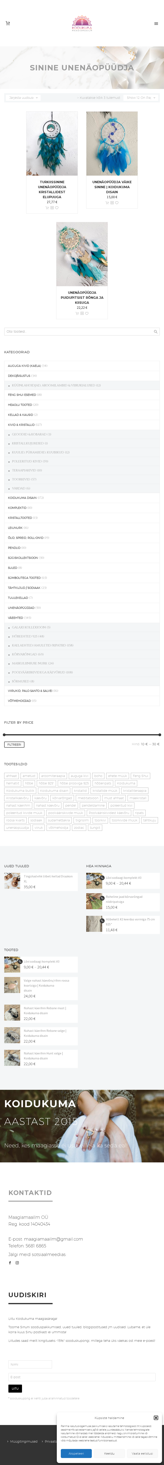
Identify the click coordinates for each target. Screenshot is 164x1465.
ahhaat (11, 776)
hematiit (12, 783)
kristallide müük (105, 791)
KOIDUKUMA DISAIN (22, 497)
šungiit (95, 828)
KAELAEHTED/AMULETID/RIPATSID (39, 645)
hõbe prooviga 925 (74, 783)
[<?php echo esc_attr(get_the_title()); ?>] (52, 207)
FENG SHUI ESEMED (22, 394)
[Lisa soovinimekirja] (56, 207)
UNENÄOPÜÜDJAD (21, 607)
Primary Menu (156, 24)
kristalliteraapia (134, 791)
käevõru (40, 798)
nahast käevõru (47, 805)
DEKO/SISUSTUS (19, 375)
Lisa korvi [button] (47, 207)
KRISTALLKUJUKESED (28, 443)
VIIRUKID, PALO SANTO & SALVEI (30, 690)
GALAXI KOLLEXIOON (29, 627)
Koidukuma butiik (20, 791)
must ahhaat (114, 798)
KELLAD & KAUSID (20, 414)
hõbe (29, 783)
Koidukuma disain (54, 791)
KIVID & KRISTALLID (21, 424)
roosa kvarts (15, 820)
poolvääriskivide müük (65, 813)
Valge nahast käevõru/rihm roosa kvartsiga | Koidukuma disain (46, 985)
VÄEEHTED (15, 617)
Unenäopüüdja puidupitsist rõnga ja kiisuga (82, 298)
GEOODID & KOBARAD (29, 434)
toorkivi (100, 820)
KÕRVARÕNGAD (24, 654)
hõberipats (103, 783)
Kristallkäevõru (17, 798)
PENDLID (14, 547)
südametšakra (59, 820)
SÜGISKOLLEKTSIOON (23, 557)
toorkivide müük (124, 820)
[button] (156, 1418)
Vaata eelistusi (142, 1453)
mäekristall (138, 798)
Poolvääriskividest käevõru (109, 813)
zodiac (79, 828)
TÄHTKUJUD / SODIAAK (24, 587)
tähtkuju (149, 820)
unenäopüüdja (17, 828)
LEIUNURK (15, 527)
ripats (139, 813)
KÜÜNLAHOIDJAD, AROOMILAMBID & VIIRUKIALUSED (53, 385)
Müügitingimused (24, 1441)
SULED (12, 567)
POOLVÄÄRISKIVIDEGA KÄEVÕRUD (38, 672)
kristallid (80, 791)
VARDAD (18, 488)
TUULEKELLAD (18, 597)
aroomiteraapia (53, 776)
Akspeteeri (76, 1453)
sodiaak (36, 820)
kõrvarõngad (62, 798)
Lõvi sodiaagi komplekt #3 (123, 878)
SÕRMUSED (20, 681)
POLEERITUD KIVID (27, 461)
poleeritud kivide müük (24, 813)
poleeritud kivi (121, 805)
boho (98, 776)
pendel (70, 805)
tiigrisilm (82, 820)
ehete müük (117, 776)
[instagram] (17, 1262)
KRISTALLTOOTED (20, 517)
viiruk (39, 828)
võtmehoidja (58, 828)
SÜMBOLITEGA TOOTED (24, 577)
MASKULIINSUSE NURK (29, 663)
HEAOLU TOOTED (20, 404)
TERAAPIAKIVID (24, 470)
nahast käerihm (18, 805)
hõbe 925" (46, 783)
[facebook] (10, 1262)
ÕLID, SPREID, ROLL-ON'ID (25, 537)
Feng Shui (140, 776)
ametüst (29, 776)
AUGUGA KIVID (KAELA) (24, 365)
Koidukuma (126, 783)
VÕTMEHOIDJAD (19, 700)
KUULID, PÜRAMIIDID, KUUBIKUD (38, 452)
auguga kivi (79, 776)
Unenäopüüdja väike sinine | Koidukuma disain (112, 187)
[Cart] (7, 23)
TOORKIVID (21, 479)
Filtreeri (14, 744)
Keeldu (109, 1453)
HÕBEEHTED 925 (24, 636)
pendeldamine (93, 805)
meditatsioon (88, 798)
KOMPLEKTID (17, 507)
